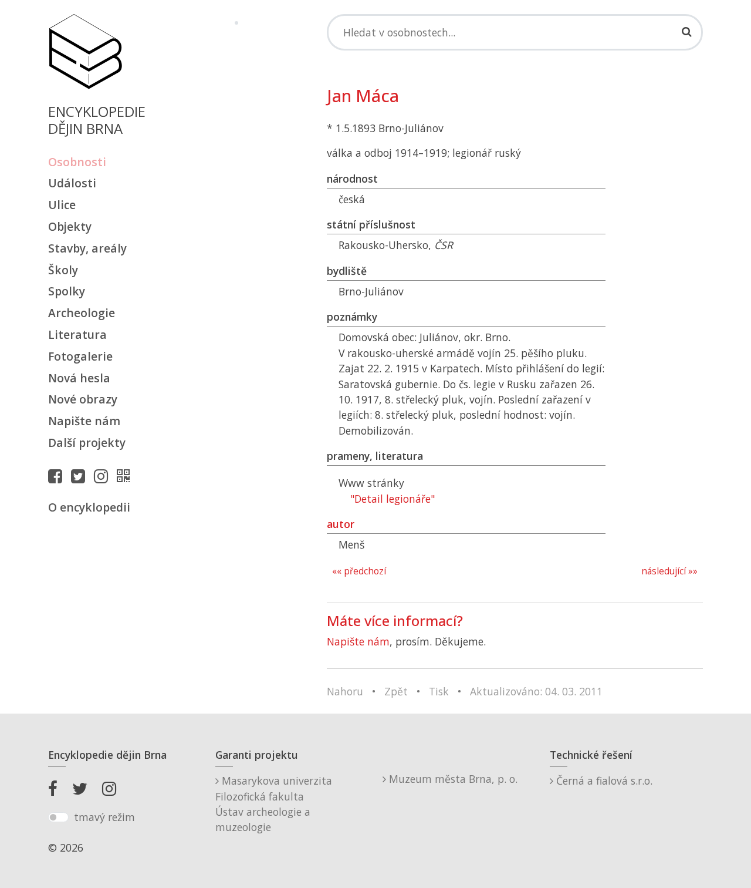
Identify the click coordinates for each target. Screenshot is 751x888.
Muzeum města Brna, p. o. (451, 779)
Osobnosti (77, 162)
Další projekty (87, 442)
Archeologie (81, 313)
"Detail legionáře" (392, 499)
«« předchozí (359, 571)
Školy (63, 270)
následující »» (669, 571)
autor (340, 524)
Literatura (77, 334)
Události (72, 183)
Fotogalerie (80, 356)
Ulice (62, 205)
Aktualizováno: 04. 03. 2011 (536, 691)
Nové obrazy (82, 399)
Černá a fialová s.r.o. (602, 780)
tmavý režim (104, 817)
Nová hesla (79, 378)
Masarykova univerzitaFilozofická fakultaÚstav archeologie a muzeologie (273, 803)
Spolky (66, 291)
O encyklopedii (89, 507)
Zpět (396, 691)
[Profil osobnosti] (126, 475)
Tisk (439, 691)
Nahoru (345, 691)
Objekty (70, 226)
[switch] (58, 817)
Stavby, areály (87, 248)
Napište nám (84, 421)
